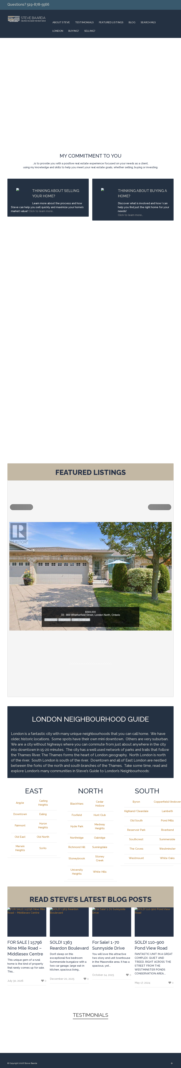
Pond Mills (167, 820)
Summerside (167, 839)
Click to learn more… (130, 215)
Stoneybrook (77, 858)
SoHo (42, 848)
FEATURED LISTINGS (111, 22)
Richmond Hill (76, 847)
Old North (43, 836)
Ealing (43, 814)
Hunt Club (100, 815)
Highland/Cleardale (136, 811)
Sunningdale (99, 847)
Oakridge (99, 837)
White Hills (100, 871)
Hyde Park (76, 826)
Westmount (136, 858)
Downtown (20, 814)
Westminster (167, 848)
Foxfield (77, 815)
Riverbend (167, 830)
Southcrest (136, 839)
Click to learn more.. (41, 211)
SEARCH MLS (148, 22)
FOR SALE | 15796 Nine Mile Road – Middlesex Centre (25, 948)
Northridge (77, 837)
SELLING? (89, 30)
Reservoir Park (136, 830)
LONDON (57, 30)
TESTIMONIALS (84, 22)
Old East (20, 836)
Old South (136, 820)
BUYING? (73, 30)
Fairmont (20, 825)
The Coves (136, 848)
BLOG (132, 22)
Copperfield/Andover (167, 801)
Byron (136, 801)
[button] (21, 507)
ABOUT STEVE (61, 22)
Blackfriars (76, 803)
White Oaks (167, 858)
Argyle (20, 802)
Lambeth (167, 811)
